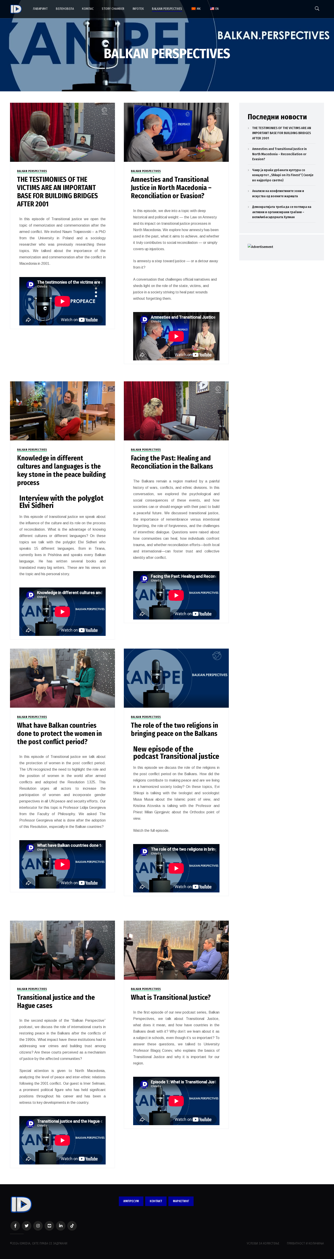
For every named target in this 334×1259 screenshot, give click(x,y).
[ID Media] (16, 9)
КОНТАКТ (156, 1201)
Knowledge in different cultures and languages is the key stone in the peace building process (61, 470)
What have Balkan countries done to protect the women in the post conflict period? (59, 733)
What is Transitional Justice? (171, 997)
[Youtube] (49, 1226)
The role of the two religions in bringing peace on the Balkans (174, 729)
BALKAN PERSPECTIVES (32, 171)
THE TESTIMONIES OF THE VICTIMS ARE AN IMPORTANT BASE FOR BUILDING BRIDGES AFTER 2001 (57, 191)
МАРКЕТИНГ (181, 1201)
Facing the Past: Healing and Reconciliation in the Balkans (172, 462)
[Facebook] (15, 1226)
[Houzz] (72, 1226)
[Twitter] (26, 1226)
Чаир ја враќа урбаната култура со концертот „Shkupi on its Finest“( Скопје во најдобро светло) (282, 175)
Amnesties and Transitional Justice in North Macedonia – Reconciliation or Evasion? (171, 187)
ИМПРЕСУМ (131, 1201)
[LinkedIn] (60, 1226)
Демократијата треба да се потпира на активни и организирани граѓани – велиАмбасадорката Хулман (281, 212)
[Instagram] (38, 1226)
